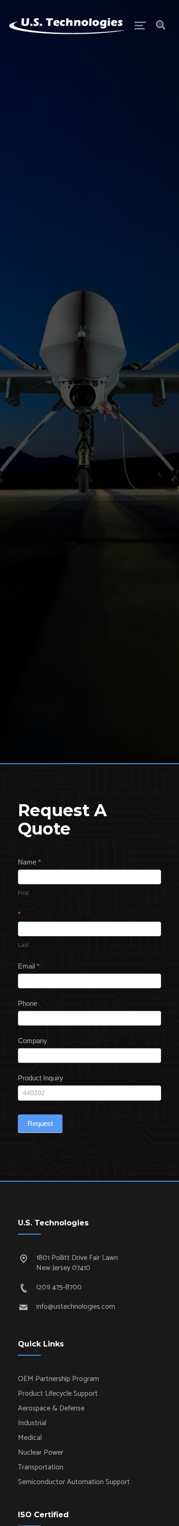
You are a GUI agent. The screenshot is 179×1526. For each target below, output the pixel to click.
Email (28, 966)
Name (29, 862)
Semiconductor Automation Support (74, 1482)
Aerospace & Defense (51, 1408)
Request (40, 1123)
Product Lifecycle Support (58, 1393)
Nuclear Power (40, 1452)
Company (32, 1040)
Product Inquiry (40, 1078)
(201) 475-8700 (59, 1287)
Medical (30, 1438)
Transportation (40, 1467)
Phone (27, 1003)
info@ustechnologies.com (75, 1306)
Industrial (32, 1423)
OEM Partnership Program (58, 1379)
